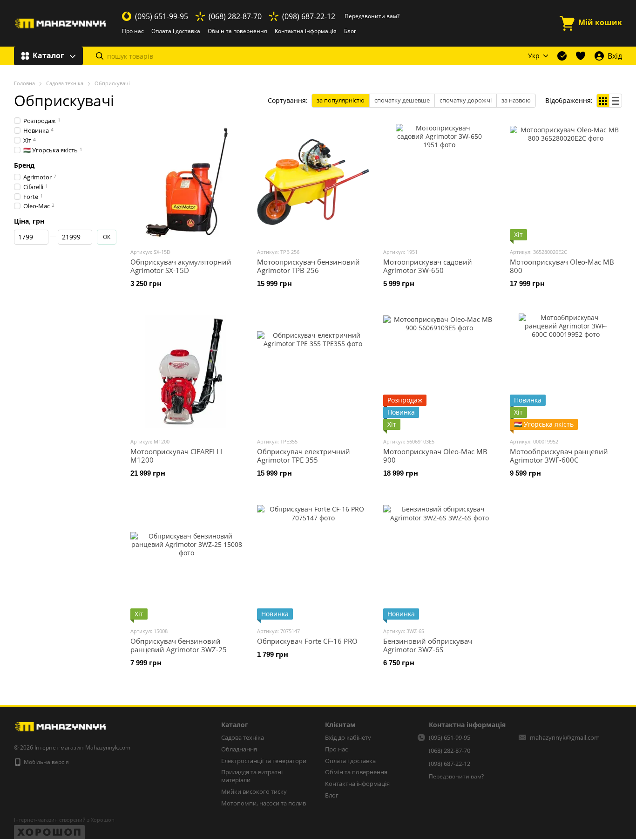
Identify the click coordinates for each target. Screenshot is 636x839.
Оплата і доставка (175, 31)
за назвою (516, 100)
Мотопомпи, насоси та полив (263, 803)
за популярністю (341, 100)
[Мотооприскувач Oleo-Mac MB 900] (439, 372)
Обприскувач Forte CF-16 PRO (307, 641)
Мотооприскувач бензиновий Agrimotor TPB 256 (308, 266)
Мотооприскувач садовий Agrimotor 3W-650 (427, 266)
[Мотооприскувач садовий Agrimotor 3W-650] (439, 182)
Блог (350, 31)
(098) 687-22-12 (308, 16)
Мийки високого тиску (254, 791)
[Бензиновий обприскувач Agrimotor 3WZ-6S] (439, 561)
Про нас (133, 31)
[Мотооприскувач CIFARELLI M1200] (186, 372)
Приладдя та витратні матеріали (252, 776)
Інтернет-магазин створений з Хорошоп (64, 820)
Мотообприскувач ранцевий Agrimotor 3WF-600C (559, 455)
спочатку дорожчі (466, 100)
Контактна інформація (306, 31)
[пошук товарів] (99, 55)
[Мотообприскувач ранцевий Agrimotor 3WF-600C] (566, 372)
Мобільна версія (45, 762)
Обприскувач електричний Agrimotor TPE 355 (303, 455)
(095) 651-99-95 (161, 16)
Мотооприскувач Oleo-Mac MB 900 (435, 455)
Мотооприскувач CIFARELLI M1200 (176, 455)
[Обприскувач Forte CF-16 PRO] (313, 561)
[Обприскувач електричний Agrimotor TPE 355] (313, 372)
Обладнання (239, 749)
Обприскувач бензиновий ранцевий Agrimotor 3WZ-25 (178, 645)
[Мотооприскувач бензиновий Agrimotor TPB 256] (313, 182)
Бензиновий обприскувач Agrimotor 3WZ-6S (427, 645)
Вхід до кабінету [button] (348, 737)
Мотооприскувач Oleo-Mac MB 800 (562, 266)
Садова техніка (242, 737)
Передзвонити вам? (372, 16)
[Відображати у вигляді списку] (615, 100)
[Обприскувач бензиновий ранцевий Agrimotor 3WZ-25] (186, 561)
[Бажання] (580, 56)
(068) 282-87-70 (235, 16)
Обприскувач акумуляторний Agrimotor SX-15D (180, 266)
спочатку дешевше (402, 100)
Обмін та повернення (237, 31)
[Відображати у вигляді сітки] (603, 100)
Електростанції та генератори (263, 761)
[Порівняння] (562, 56)
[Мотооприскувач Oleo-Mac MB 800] (566, 182)
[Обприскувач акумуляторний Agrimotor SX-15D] (186, 182)
